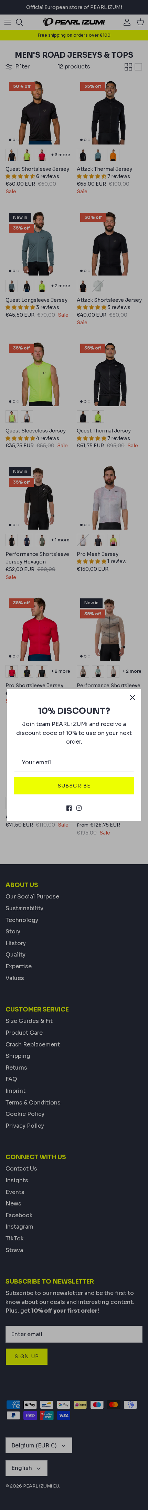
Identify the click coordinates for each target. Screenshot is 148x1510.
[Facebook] (69, 808)
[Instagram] (79, 808)
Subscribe (74, 786)
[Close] (132, 697)
